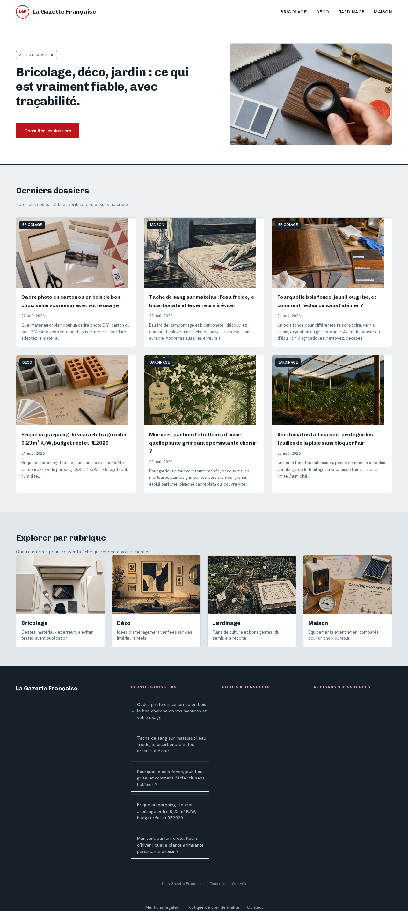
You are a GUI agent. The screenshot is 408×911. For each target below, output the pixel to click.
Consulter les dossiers (47, 130)
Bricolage (293, 12)
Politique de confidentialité (213, 907)
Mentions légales (162, 907)
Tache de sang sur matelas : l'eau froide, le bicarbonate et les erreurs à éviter (171, 744)
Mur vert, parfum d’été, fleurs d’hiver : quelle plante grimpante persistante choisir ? (170, 844)
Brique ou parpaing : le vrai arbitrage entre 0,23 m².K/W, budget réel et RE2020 (166, 811)
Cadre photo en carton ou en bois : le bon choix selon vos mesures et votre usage (172, 711)
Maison (383, 12)
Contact (255, 907)
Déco (322, 12)
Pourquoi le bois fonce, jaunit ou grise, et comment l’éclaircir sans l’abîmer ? (171, 778)
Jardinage (352, 12)
